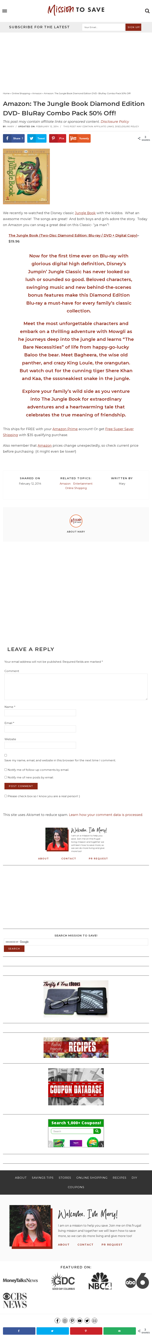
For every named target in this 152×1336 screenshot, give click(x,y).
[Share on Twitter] (53, 1331)
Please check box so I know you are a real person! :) (43, 796)
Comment (11, 671)
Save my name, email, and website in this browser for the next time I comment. (60, 760)
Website (10, 739)
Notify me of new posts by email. (31, 777)
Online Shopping (76, 488)
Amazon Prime (65, 429)
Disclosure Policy (115, 122)
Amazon (45, 446)
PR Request (98, 858)
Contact (68, 858)
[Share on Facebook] (19, 1331)
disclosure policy (127, 126)
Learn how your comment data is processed (105, 815)
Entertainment (82, 483)
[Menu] (4, 11)
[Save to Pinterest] (86, 1331)
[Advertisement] (76, 60)
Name (9, 707)
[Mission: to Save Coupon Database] (76, 1106)
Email (9, 723)
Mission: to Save (76, 10)
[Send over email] (119, 1331)
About (43, 858)
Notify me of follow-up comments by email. (38, 770)
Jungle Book (85, 213)
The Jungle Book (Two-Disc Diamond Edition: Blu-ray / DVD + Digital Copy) (73, 235)
